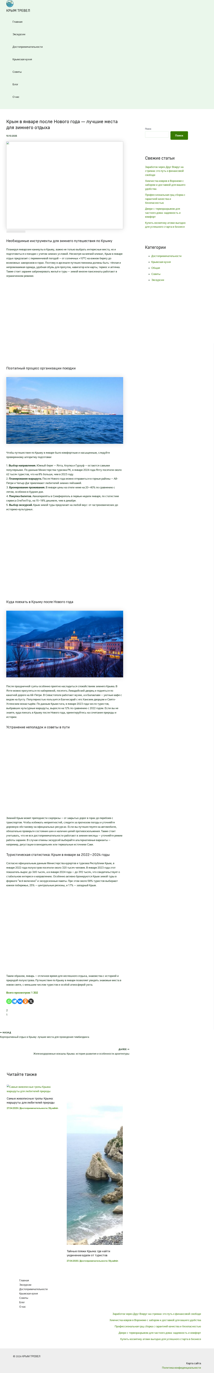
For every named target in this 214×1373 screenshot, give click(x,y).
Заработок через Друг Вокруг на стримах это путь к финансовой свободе (164, 170)
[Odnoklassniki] (25, 1001)
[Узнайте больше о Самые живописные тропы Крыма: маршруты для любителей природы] (35, 1091)
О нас (16, 96)
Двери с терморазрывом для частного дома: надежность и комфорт (163, 212)
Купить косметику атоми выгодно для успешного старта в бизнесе (160, 1339)
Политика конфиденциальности (181, 1367)
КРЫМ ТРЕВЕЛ (18, 10)
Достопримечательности (28, 46)
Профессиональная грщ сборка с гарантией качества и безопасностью (165, 198)
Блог (15, 84)
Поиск (148, 129)
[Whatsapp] (9, 1001)
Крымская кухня (22, 59)
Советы (17, 71)
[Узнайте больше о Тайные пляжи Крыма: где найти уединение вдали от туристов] (95, 1243)
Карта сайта (193, 1363)
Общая (155, 267)
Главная (17, 21)
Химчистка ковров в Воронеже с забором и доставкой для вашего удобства (165, 184)
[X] (31, 1001)
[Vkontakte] (20, 1001)
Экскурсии (19, 34)
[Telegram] (14, 1001)
